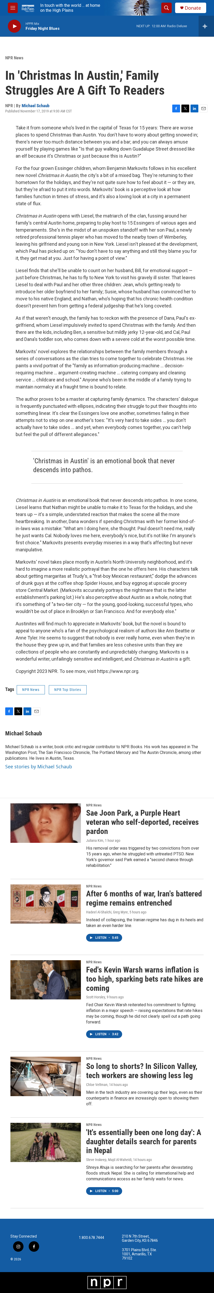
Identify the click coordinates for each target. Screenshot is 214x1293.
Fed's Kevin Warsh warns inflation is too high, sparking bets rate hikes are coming (144, 979)
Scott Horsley (95, 997)
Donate (193, 8)
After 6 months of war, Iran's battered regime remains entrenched (144, 898)
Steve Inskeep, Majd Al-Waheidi (109, 1160)
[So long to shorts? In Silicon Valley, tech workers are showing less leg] (45, 1076)
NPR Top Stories (67, 690)
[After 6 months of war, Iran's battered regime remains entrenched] (45, 904)
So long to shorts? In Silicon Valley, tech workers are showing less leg (141, 1071)
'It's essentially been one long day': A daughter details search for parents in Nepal (143, 1141)
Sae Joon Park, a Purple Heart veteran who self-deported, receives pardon (142, 822)
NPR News (14, 57)
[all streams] (206, 26)
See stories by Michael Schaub (38, 766)
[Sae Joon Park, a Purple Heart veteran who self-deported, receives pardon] (45, 823)
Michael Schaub (35, 105)
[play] (14, 26)
